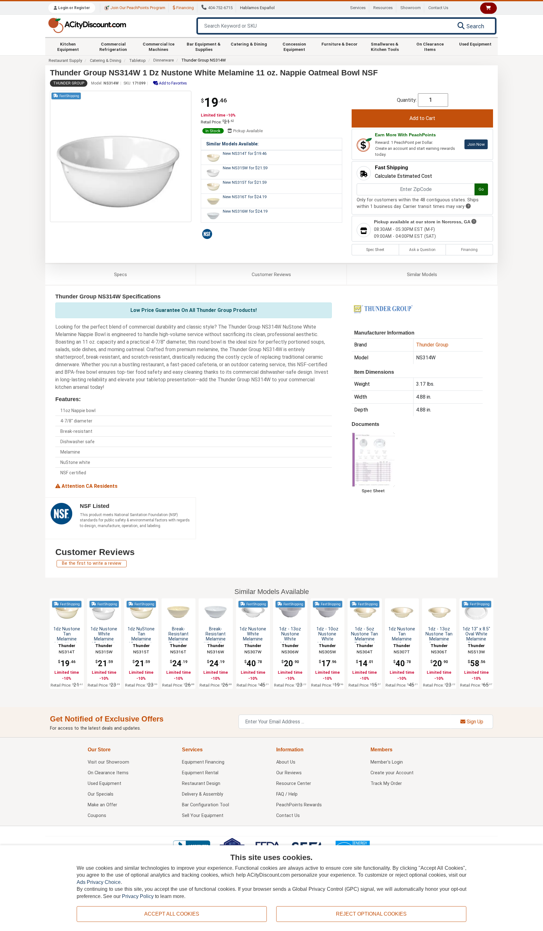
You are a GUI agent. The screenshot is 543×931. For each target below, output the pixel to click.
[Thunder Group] (383, 309)
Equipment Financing (203, 762)
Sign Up (474, 722)
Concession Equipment (294, 46)
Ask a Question (422, 250)
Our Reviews (289, 773)
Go (481, 189)
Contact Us (438, 7)
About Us (285, 762)
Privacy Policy (138, 896)
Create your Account (392, 773)
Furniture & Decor (339, 43)
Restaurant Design (201, 783)
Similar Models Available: (232, 143)
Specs (120, 274)
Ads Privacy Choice (99, 882)
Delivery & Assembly (202, 794)
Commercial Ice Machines (158, 46)
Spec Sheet (375, 250)
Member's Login (386, 762)
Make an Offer (102, 805)
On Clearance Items (430, 46)
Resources (383, 7)
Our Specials (100, 794)
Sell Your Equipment (202, 815)
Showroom (410, 7)
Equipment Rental (200, 773)
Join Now (476, 144)
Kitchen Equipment (68, 46)
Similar (422, 274)
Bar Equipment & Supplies (204, 46)
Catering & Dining (249, 43)
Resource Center (293, 783)
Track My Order (386, 783)
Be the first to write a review (91, 563)
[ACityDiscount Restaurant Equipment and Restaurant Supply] (87, 25)
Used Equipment (475, 43)
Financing (184, 7)
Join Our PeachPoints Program (137, 7)
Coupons (97, 815)
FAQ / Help (287, 794)
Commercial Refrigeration (113, 46)
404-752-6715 (220, 7)
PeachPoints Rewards (299, 805)
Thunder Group (68, 83)
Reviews (271, 274)
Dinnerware (163, 60)
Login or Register (73, 8)
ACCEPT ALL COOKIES (171, 914)
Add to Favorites (172, 83)
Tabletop (137, 60)
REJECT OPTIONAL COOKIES (371, 914)
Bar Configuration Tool (205, 805)
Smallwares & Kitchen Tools (385, 46)
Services (358, 7)
